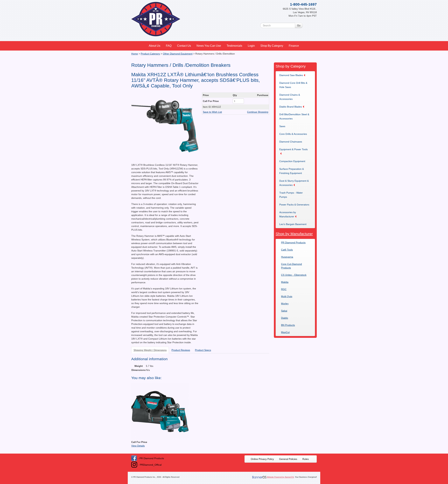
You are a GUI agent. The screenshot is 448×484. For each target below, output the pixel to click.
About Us (154, 45)
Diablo (284, 317)
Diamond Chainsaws (290, 141)
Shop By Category (271, 45)
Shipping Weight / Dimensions (150, 350)
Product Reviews (181, 350)
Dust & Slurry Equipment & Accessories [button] (294, 182)
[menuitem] (154, 46)
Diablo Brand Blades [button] (290, 106)
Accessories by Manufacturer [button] (287, 214)
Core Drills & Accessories (293, 134)
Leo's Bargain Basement (292, 224)
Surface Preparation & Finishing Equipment (291, 171)
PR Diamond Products (293, 242)
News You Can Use (209, 45)
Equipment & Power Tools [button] (293, 149)
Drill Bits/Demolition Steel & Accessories (294, 116)
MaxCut (285, 332)
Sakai (284, 310)
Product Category (150, 53)
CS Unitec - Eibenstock (293, 274)
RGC (283, 289)
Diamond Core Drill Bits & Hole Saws (293, 84)
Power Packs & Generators (294, 204)
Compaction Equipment (292, 161)
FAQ (169, 45)
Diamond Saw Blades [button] (291, 75)
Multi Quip (286, 296)
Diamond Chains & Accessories (289, 96)
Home (134, 53)
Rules (305, 459)
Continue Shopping (257, 112)
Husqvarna (287, 256)
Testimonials (234, 45)
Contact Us (184, 45)
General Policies (288, 459)
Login (251, 45)
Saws (282, 126)
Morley (285, 303)
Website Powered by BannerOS (280, 477)
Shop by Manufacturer (294, 234)
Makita (284, 282)
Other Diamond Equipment (177, 53)
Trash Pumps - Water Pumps (291, 194)
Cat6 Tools (287, 249)
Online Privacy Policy (262, 459)
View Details (138, 445)
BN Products (288, 325)
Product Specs (203, 350)
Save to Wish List (212, 112)
